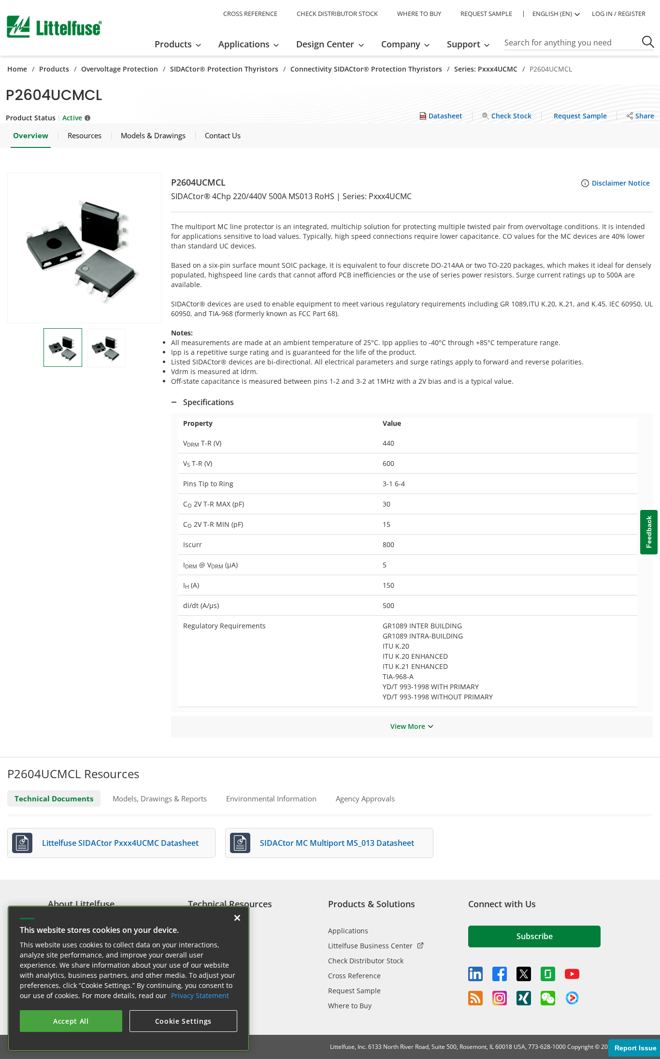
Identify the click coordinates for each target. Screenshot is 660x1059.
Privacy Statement (200, 995)
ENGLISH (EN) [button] (552, 13)
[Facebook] (499, 974)
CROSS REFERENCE (250, 13)
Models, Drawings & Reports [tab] (160, 798)
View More (407, 726)
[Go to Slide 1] (62, 347)
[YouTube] (572, 974)
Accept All (71, 1021)
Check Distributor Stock (365, 960)
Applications (348, 930)
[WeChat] (548, 998)
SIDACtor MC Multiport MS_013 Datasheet (337, 843)
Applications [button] (244, 44)
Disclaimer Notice (621, 183)
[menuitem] (181, 44)
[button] (84, 248)
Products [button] (173, 44)
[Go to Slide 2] (106, 348)
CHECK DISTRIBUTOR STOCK (337, 13)
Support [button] (463, 44)
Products (54, 68)
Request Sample (354, 990)
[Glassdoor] (548, 974)
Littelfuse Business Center (370, 945)
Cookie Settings (183, 1021)
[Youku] (572, 998)
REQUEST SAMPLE (486, 13)
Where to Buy (350, 1005)
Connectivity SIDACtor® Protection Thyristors (366, 68)
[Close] (237, 917)
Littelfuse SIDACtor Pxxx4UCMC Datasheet (120, 843)
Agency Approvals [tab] (365, 798)
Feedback (649, 532)
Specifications (208, 402)
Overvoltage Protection (119, 68)
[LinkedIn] (475, 974)
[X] (524, 974)
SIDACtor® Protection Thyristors (224, 68)
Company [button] (400, 44)
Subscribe (535, 936)
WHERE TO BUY (419, 13)
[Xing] (524, 998)
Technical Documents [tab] (53, 798)
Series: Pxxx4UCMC (485, 68)
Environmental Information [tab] (271, 798)
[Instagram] (499, 998)
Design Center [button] (325, 44)
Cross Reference (354, 975)
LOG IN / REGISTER (619, 13)
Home (17, 68)
